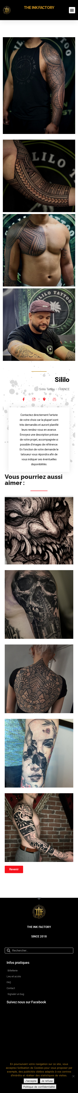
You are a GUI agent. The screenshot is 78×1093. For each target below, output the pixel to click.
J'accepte (31, 1080)
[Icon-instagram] (34, 399)
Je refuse (47, 1080)
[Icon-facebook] (24, 399)
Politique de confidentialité (39, 1086)
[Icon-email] (54, 399)
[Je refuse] (73, 1076)
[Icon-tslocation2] (44, 399)
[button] (72, 10)
